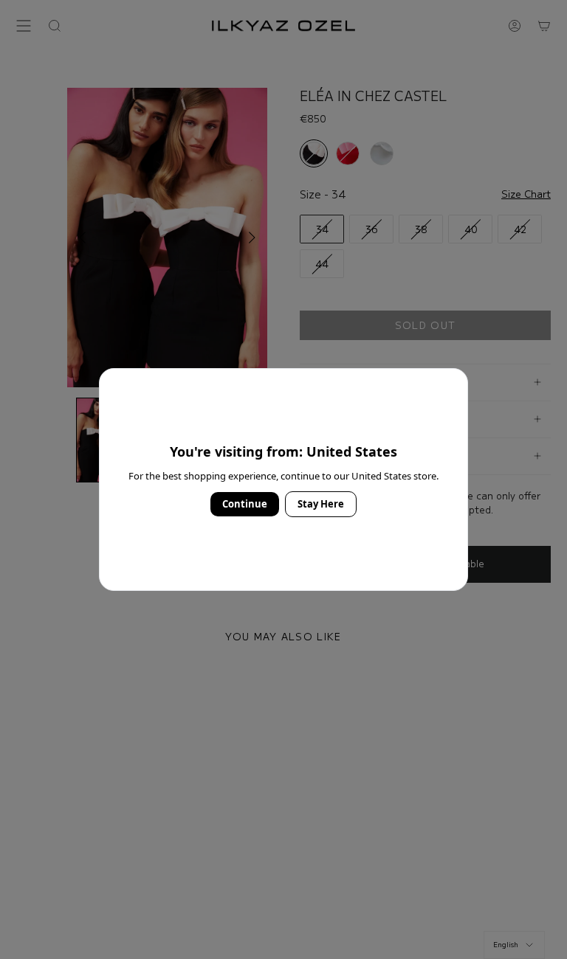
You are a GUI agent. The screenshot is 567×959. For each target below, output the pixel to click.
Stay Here (321, 503)
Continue (244, 503)
